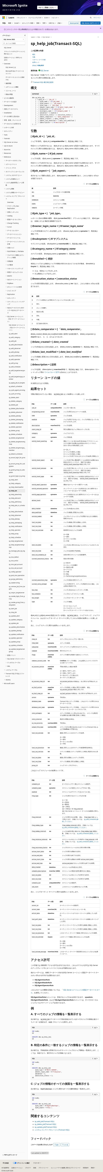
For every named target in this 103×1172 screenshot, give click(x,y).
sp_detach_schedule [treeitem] (15, 454)
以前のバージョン (17, 1168)
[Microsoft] (3, 17)
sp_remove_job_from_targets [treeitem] (17, 587)
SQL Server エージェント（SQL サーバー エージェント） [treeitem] (17, 327)
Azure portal (74, 23)
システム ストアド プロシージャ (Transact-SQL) (52, 1130)
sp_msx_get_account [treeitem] (16, 564)
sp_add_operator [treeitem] (14, 359)
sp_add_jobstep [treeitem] (14, 352)
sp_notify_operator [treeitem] (15, 572)
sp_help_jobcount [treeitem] (15, 498)
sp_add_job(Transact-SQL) (44, 1121)
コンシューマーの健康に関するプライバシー (65, 1168)
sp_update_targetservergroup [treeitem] (17, 650)
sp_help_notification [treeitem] (15, 526)
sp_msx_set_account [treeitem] (15, 568)
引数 (33, 57)
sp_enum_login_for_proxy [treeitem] (17, 459)
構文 (33, 54)
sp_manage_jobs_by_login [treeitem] (17, 552)
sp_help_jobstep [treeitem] (14, 519)
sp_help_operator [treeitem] (15, 530)
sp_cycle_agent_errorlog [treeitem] (17, 390)
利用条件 (86, 1168)
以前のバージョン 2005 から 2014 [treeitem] (13, 59)
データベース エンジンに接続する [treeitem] (15, 78)
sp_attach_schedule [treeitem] (15, 386)
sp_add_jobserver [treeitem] (15, 348)
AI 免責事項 (5, 1168)
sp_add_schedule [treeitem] (14, 367)
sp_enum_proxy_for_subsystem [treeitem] (17, 465)
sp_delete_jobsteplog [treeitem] (16, 420)
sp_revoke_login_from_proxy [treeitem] (17, 597)
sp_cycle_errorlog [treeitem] (15, 394)
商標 (92, 1168)
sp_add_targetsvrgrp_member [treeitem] (17, 378)
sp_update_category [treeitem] (15, 620)
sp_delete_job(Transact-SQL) (45, 1124)
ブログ (27, 1168)
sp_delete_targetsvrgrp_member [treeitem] (17, 449)
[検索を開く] (91, 17)
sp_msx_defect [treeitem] (14, 557)
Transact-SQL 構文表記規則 (43, 82)
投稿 (34, 1168)
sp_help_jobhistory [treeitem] (15, 502)
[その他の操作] (98, 37)
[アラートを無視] (99, 4)
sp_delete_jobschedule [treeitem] (16, 408)
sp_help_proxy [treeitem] (13, 534)
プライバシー (43, 1168)
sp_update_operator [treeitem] (15, 638)
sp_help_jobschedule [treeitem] (16, 512)
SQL (38, 37)
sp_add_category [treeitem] (14, 337)
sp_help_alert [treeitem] (13, 480)
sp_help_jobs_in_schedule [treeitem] (17, 506)
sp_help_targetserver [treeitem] (16, 541)
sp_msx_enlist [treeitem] (13, 561)
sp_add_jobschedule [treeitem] (16, 345)
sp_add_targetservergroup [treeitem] (17, 372)
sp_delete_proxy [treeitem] (14, 430)
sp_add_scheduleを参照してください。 (75, 827)
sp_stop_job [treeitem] (13, 612)
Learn (33, 37)
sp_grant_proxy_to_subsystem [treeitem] (17, 471)
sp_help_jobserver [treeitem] (15, 515)
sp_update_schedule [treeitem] (16, 645)
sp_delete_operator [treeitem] (15, 427)
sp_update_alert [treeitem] (14, 616)
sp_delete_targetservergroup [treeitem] (17, 443)
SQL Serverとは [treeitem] (11, 67)
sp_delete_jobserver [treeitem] (15, 412)
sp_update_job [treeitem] (14, 623)
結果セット (35, 62)
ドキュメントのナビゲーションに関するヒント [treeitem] (14, 52)
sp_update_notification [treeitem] (16, 634)
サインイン (97, 17)
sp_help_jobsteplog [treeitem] (15, 523)
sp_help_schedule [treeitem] (15, 537)
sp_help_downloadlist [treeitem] (16, 487)
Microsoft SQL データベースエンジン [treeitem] (15, 72)
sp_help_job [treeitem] (13, 491)
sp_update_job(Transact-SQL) (46, 1127)
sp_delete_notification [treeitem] (16, 423)
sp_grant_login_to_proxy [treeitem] (17, 476)
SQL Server (46, 37)
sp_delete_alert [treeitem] (14, 397)
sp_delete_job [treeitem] (13, 405)
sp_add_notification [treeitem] (15, 356)
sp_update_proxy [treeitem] (14, 642)
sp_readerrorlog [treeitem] (14, 583)
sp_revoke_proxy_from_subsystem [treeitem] (17, 603)
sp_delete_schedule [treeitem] (15, 434)
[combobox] (13, 39)
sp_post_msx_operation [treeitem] (16, 575)
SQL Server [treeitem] (7, 48)
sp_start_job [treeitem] (13, 608)
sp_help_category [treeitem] (15, 483)
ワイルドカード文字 (51, 372)
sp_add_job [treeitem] (12, 341)
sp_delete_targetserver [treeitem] (16, 438)
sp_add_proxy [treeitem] (13, 363)
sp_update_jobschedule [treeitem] (17, 627)
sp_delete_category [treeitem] (15, 401)
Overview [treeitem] (10, 202)
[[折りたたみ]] (25, 35)
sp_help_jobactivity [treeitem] (15, 494)
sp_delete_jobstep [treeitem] (15, 416)
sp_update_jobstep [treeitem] (15, 631)
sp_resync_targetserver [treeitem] (16, 593)
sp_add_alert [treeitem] (13, 334)
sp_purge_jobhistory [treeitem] (16, 579)
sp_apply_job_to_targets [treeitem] (17, 383)
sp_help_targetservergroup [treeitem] (17, 546)
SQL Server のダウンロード (90, 23)
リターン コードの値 (38, 60)
